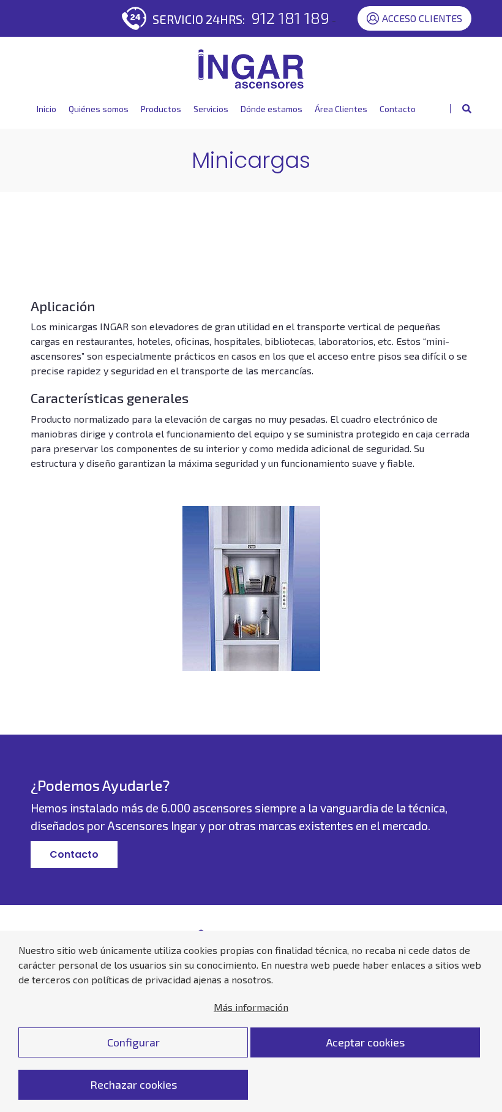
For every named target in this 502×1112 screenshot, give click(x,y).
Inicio (46, 109)
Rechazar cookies (133, 1084)
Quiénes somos (99, 109)
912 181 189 (290, 17)
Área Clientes (341, 109)
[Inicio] (251, 69)
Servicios (210, 109)
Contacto (398, 109)
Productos (161, 109)
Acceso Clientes (422, 18)
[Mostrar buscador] (460, 108)
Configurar (133, 1042)
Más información (251, 1007)
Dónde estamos (271, 109)
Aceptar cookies (365, 1042)
